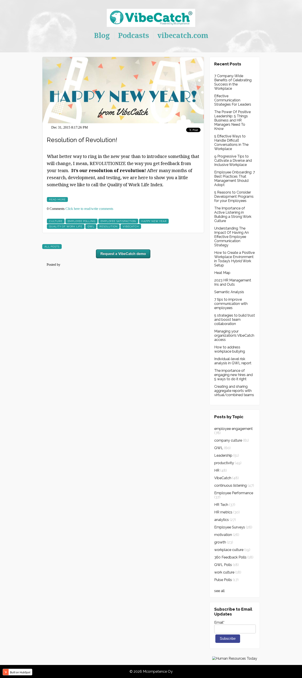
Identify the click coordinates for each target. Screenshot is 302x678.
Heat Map (222, 273)
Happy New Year (153, 221)
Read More (57, 199)
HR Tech (224, 505)
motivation (226, 535)
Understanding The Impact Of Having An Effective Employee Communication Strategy (231, 236)
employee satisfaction (118, 221)
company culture (231, 440)
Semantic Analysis (229, 292)
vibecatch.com (182, 35)
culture (55, 221)
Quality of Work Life (65, 226)
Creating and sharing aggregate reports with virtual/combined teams (234, 390)
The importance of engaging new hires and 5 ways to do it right (233, 374)
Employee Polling (82, 221)
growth (223, 542)
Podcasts (133, 35)
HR (220, 470)
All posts (51, 246)
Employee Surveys (233, 527)
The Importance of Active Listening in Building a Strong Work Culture (232, 214)
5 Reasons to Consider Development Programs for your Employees (234, 196)
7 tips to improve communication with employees (231, 303)
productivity (227, 463)
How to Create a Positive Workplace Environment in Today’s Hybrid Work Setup (234, 259)
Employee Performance (233, 495)
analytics (225, 520)
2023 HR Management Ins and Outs (232, 282)
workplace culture (232, 550)
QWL (91, 226)
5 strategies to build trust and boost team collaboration (234, 319)
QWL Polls (226, 565)
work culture (227, 572)
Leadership (226, 455)
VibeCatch (131, 226)
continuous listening (234, 485)
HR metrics (227, 512)
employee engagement (233, 431)
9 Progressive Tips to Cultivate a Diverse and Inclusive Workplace (233, 160)
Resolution (108, 226)
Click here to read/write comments (89, 209)
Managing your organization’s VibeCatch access (234, 335)
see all (219, 591)
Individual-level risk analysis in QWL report (232, 361)
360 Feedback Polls (233, 557)
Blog (102, 35)
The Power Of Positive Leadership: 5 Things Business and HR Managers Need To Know (232, 120)
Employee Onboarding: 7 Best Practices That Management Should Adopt (234, 178)
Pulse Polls (226, 580)
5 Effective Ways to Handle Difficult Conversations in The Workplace (231, 142)
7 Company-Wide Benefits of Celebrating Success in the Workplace (233, 82)
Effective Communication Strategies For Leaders (232, 100)
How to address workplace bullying (229, 349)
